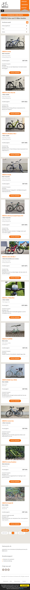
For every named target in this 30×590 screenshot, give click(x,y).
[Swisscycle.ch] (7, 5)
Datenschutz (17, 581)
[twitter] (8, 570)
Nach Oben (25, 530)
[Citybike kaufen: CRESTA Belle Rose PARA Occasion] (15, 371)
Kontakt (24, 7)
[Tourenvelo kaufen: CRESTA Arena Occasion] (15, 42)
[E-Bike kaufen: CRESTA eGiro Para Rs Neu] (15, 83)
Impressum (5, 581)
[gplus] (6, 570)
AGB (11, 581)
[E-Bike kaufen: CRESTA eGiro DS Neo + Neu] (15, 248)
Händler (24, 1)
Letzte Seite (21, 533)
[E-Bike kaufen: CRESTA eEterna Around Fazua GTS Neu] (15, 207)
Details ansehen (15, 72)
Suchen (24, 581)
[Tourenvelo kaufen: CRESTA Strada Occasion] (15, 166)
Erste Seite (4, 533)
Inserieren (24, 4)
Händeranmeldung (7, 561)
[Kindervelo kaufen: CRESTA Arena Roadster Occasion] (15, 453)
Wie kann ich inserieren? (8, 559)
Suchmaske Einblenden (15, 15)
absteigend (26, 32)
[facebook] (3, 570)
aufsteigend (26, 25)
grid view (27, 22)
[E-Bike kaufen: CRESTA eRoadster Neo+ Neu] (15, 125)
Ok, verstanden (25, 585)
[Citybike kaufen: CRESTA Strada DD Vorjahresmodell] (15, 494)
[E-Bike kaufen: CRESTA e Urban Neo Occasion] (15, 289)
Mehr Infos (21, 588)
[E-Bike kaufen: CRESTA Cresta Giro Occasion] (15, 412)
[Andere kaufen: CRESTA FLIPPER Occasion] (15, 330)
